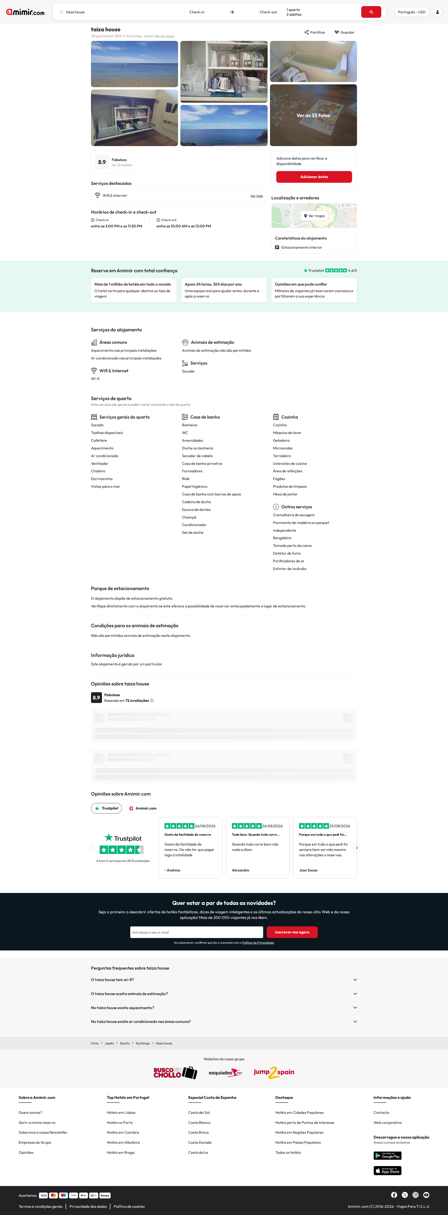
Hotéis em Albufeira (123, 1142)
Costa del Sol (199, 1112)
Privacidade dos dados (88, 1206)
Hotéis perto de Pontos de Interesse (304, 1122)
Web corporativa (388, 1122)
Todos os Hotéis (288, 1152)
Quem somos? (30, 1112)
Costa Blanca (199, 1122)
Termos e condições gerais (41, 1206)
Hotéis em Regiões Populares (299, 1132)
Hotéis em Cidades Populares (299, 1112)
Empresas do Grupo (35, 1142)
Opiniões (26, 1152)
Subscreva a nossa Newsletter (43, 1132)
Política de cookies (129, 1206)
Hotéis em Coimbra (123, 1132)
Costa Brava (198, 1132)
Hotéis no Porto (120, 1122)
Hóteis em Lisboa (121, 1112)
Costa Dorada (199, 1142)
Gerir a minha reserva (37, 1122)
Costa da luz (198, 1152)
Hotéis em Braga (120, 1152)
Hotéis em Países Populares (298, 1142)
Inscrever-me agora (292, 932)
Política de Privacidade (258, 942)
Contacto (381, 1112)
